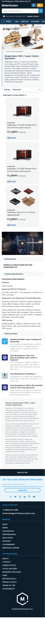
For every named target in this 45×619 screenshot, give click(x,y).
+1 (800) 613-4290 (10, 510)
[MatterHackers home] (10, 5)
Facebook (11, 497)
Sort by (7, 90)
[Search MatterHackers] (40, 10)
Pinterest (29, 497)
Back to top (22, 472)
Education (7, 538)
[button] (22, 16)
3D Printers (35, 21)
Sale (16, 21)
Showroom (8, 531)
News (5, 528)
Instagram (20, 497)
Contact (6, 562)
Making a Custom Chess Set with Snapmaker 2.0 (18, 266)
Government (8, 544)
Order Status (9, 565)
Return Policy (9, 579)
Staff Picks (24, 21)
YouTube (34, 497)
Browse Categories (14, 95)
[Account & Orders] (33, 5)
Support (6, 541)
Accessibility (8, 589)
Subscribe (22, 490)
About (5, 559)
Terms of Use (8, 585)
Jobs (4, 575)
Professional (9, 534)
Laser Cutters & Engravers (14, 51)
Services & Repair (10, 548)
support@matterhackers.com (18, 513)
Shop (4, 524)
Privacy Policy (9, 582)
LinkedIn (25, 497)
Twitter (15, 497)
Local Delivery (9, 569)
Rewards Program (11, 572)
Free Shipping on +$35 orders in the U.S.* (16, 1)
